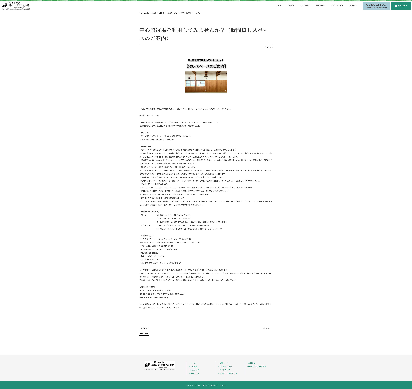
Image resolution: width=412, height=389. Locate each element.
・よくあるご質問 (225, 366)
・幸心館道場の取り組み (256, 366)
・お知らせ (251, 363)
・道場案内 (193, 366)
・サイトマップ (224, 370)
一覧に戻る (144, 333)
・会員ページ (223, 363)
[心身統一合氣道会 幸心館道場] (16, 6)
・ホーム (192, 363)
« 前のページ (144, 328)
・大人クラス (194, 370)
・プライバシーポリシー (227, 373)
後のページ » (268, 328)
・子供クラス (194, 373)
